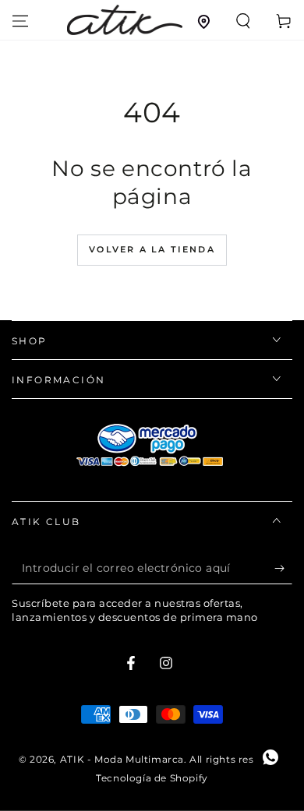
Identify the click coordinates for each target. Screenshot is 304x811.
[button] (243, 21)
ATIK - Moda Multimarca (122, 759)
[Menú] (20, 21)
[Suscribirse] (283, 569)
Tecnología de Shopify (152, 778)
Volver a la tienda (152, 249)
